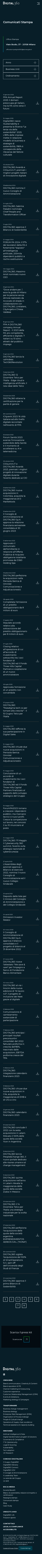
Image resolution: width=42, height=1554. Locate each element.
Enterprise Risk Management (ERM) (17, 1414)
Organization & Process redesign (16, 1417)
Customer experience (11, 1392)
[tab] (21, 62)
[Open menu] (38, 3)
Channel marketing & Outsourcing (16, 1389)
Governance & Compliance (13, 1440)
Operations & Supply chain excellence (17, 1422)
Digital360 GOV (9, 1470)
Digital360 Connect (10, 1467)
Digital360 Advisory (10, 1465)
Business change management (15, 1409)
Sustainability (8, 1448)
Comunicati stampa (10, 1500)
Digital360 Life (8, 1515)
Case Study (7, 1506)
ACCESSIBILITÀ (9, 1529)
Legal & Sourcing (9, 1445)
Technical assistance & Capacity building (18, 1425)
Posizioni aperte (9, 1518)
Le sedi (6, 1481)
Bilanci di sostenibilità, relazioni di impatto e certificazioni (20, 1494)
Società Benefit (9, 1490)
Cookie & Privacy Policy (10, 1548)
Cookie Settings (25, 1548)
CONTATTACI (9, 1523)
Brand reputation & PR (12, 1386)
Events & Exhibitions (11, 1397)
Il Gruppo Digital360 (11, 1462)
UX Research (8, 1453)
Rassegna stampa (10, 1498)
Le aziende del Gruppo (12, 1478)
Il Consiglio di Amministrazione (15, 1473)
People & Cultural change (13, 1420)
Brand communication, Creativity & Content (20, 1384)
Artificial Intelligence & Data (14, 1434)
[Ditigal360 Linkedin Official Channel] (4, 1374)
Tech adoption (8, 1450)
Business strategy (10, 1412)
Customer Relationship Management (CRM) (20, 1394)
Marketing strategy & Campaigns (16, 1400)
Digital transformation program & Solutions (20, 1437)
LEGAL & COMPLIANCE (13, 1527)
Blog (5, 1503)
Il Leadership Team (10, 1476)
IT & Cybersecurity (10, 1442)
